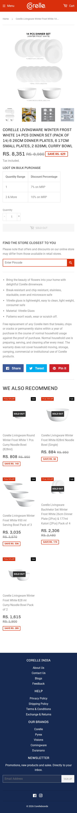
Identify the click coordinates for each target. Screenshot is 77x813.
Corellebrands (41, 806)
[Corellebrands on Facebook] (35, 796)
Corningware (39, 745)
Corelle (38, 729)
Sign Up (68, 779)
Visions (38, 740)
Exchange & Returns (38, 714)
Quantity (7, 209)
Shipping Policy (38, 704)
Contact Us (38, 673)
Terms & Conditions (38, 709)
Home (6, 18)
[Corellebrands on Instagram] (41, 796)
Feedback (38, 683)
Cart (71, 6)
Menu (10, 6)
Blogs (38, 678)
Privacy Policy (38, 698)
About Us (38, 668)
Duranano (38, 750)
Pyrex (38, 734)
